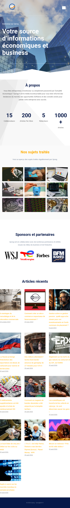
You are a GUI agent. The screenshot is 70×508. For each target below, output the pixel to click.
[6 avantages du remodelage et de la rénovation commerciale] (10, 299)
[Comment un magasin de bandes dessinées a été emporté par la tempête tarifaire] (35, 386)
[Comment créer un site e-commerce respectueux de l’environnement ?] (35, 299)
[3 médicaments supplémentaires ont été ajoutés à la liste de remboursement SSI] (10, 386)
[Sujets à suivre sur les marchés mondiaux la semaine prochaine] (10, 470)
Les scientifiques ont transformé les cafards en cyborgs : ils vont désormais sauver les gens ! (59, 406)
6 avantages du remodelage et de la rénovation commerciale (9, 316)
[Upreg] (12, 8)
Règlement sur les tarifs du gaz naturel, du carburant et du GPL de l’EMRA (59, 360)
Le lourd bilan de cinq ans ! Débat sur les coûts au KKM (10, 447)
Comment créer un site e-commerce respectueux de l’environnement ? (35, 316)
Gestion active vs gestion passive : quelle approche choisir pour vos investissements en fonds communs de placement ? (59, 319)
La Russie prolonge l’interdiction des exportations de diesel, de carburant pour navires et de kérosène (10, 363)
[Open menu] (64, 7)
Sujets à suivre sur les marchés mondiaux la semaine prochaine (8, 487)
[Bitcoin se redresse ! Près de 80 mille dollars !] (59, 429)
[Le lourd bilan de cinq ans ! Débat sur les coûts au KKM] (10, 429)
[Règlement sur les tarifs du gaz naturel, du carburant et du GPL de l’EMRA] (59, 343)
